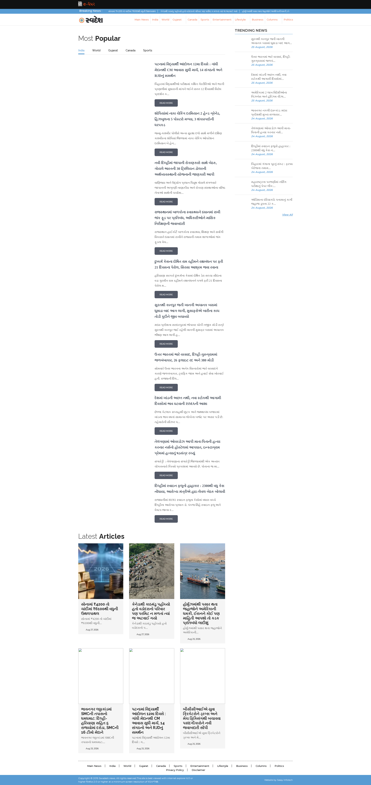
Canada (192, 19)
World (165, 19)
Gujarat (177, 19)
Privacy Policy (175, 769)
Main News (141, 19)
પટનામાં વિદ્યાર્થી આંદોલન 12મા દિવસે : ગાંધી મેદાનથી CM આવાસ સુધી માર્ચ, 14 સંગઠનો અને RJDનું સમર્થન (149, 721)
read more (166, 103)
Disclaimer (198, 769)
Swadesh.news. (107, 778)
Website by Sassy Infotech (278, 779)
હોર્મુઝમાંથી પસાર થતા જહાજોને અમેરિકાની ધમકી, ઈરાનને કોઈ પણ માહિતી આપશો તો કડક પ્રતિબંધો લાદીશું (201, 613)
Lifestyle (241, 19)
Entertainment (222, 19)
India (155, 19)
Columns (272, 19)
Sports (205, 19)
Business (257, 19)
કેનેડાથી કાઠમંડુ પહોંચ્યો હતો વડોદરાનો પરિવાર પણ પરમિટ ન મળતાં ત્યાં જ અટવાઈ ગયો (151, 611)
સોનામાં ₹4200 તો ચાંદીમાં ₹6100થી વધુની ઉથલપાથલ (99, 609)
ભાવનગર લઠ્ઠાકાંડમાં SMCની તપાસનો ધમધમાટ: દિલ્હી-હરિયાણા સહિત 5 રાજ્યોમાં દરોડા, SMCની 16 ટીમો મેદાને (100, 721)
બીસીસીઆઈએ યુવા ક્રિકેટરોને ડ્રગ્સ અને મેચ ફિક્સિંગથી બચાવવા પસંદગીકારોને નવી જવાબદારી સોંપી (202, 718)
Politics (288, 19)
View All (287, 214)
